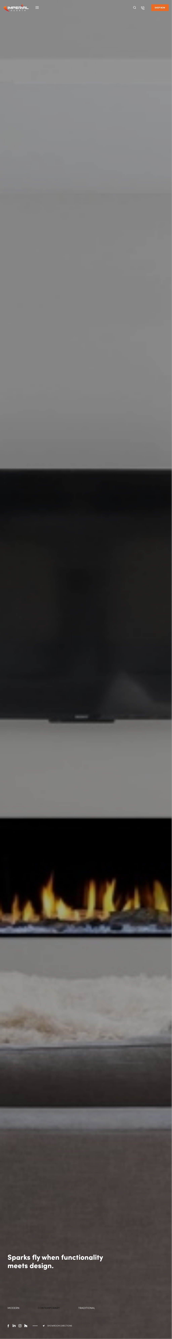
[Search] (134, 7)
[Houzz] (26, 1325)
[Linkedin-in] (14, 1325)
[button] (160, 7)
